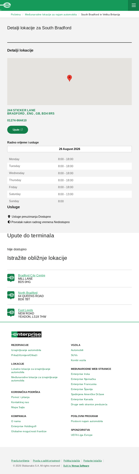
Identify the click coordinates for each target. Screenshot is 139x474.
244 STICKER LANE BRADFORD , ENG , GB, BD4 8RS (30, 112)
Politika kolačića (72, 460)
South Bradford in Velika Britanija (100, 14)
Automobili (77, 350)
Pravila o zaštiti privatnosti (46, 460)
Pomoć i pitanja (20, 397)
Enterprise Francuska (83, 384)
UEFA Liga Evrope (81, 434)
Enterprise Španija (82, 389)
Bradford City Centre (31, 275)
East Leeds (25, 310)
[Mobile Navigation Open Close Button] (133, 5)
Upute (18, 131)
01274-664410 (17, 120)
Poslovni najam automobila (87, 421)
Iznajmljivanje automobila (26, 350)
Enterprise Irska (80, 374)
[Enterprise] (5, 5)
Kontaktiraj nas (20, 402)
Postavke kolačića (92, 460)
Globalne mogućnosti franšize (29, 431)
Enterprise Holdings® (23, 426)
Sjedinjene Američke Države (87, 394)
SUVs (74, 355)
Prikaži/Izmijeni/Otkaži (24, 355)
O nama (16, 421)
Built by (76, 465)
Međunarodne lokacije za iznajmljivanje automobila (34, 379)
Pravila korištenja (20, 460)
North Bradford (28, 292)
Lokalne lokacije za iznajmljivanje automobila (30, 370)
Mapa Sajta (18, 407)
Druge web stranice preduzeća (89, 404)
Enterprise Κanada (82, 399)
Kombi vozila (78, 360)
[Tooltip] (54, 216)
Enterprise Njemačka (83, 379)
